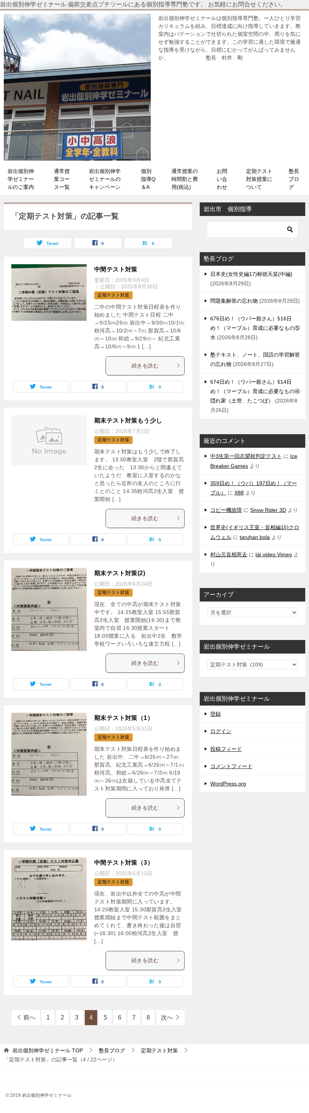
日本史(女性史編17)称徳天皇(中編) (251, 274)
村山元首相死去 (228, 554)
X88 (239, 493)
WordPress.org (228, 784)
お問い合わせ (222, 179)
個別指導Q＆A (148, 179)
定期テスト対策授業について (259, 179)
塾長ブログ (294, 179)
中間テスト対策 (116, 269)
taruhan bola (255, 537)
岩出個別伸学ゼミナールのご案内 (21, 179)
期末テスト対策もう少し (128, 420)
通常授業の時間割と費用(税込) (184, 179)
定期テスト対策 (113, 295)
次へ (167, 1017)
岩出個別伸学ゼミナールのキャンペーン (105, 179)
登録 (215, 714)
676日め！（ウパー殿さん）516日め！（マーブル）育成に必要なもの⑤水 (255, 327)
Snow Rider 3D (268, 510)
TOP (47, 1050)
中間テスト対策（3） (123, 862)
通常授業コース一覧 (62, 179)
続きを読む (145, 366)
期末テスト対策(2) (119, 573)
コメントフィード (231, 766)
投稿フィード (226, 749)
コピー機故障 (226, 510)
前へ (29, 1017)
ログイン (220, 731)
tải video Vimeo (273, 554)
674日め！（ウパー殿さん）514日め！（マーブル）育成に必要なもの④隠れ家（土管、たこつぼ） (255, 391)
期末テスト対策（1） (123, 718)
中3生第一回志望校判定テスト (246, 456)
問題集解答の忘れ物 (234, 301)
